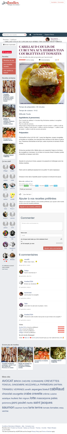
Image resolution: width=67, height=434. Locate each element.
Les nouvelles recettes (7, 65)
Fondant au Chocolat (16, 428)
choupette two (12, 243)
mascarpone (43, 398)
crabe (27, 393)
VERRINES (19, 389)
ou (21, 241)
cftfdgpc (21, 332)
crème (46, 393)
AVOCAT (7, 381)
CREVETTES (51, 381)
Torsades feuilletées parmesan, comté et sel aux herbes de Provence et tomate (8, 97)
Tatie (26, 303)
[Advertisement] (33, 19)
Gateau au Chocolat (29, 428)
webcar (5, 204)
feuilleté (14, 398)
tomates (54, 407)
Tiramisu (38, 428)
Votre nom (24, 233)
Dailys (26, 270)
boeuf (46, 389)
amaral (5, 185)
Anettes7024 (28, 281)
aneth (28, 389)
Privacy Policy (35, 431)
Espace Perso (49, 34)
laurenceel (56, 38)
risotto (30, 402)
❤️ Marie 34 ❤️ (27, 338)
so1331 (5, 195)
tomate (46, 407)
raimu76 (12, 193)
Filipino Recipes (51, 428)
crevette (37, 393)
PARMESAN (46, 384)
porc (14, 402)
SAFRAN (58, 384)
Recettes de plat (8, 60)
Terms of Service (46, 431)
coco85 (26, 259)
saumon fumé (21, 407)
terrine (38, 407)
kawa (5, 213)
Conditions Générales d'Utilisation (11, 426)
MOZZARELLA (32, 384)
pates (54, 398)
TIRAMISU (7, 389)
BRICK (17, 381)
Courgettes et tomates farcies (7, 142)
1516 (12, 232)
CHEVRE (26, 381)
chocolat (7, 393)
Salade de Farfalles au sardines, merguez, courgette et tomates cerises (9, 121)
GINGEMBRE (18, 384)
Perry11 (12, 213)
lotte (33, 397)
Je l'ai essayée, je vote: (28, 243)
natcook (12, 223)
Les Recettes (38, 34)
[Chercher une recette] (25, 34)
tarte (31, 407)
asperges (37, 389)
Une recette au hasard (8, 71)
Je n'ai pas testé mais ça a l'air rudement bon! (34, 239)
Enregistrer (8, 52)
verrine (5, 410)
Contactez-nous (29, 426)
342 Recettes (54, 41)
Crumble (44, 428)
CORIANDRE (37, 381)
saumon (8, 407)
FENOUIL (6, 384)
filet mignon (24, 398)
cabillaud (27, 181)
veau (61, 407)
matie (12, 185)
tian (32, 181)
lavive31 (5, 223)
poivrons (6, 402)
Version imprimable (9, 44)
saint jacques (43, 402)
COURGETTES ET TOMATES (8, 160)
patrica (5, 232)
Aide (23, 426)
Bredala (12, 264)
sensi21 (12, 176)
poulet (22, 402)
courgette (18, 393)
